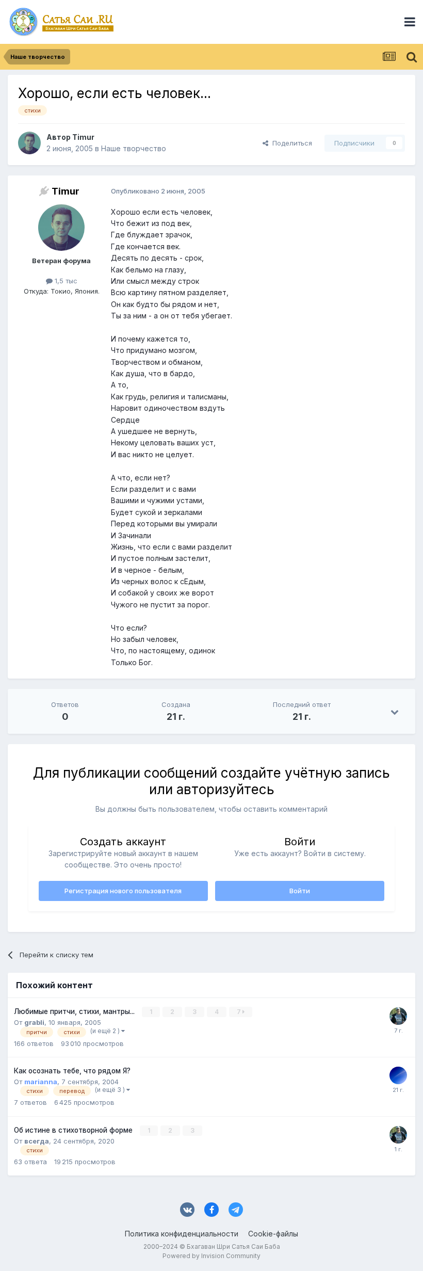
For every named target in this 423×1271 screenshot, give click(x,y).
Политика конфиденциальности (181, 1233)
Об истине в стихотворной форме (74, 1130)
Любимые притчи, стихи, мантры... (75, 1011)
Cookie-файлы (273, 1233)
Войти (299, 891)
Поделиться (290, 143)
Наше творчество (133, 148)
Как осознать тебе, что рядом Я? (72, 1071)
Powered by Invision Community (211, 1256)
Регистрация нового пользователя (123, 891)
